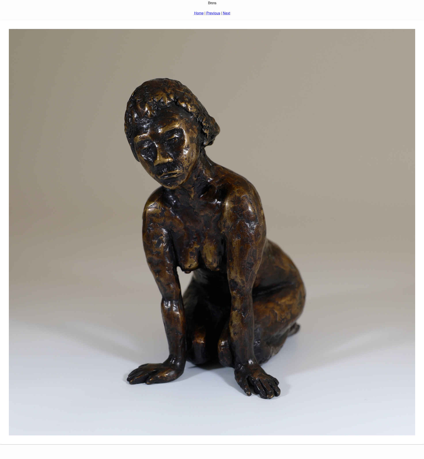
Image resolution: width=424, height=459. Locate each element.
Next (226, 12)
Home (199, 12)
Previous (213, 12)
